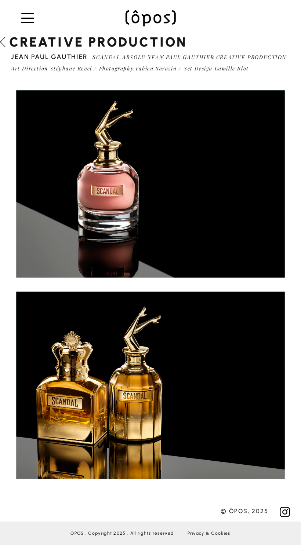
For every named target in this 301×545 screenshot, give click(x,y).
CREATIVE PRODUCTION (98, 42)
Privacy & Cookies (209, 533)
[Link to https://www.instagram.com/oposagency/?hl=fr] (285, 512)
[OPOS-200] (150, 12)
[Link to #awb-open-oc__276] (32, 18)
